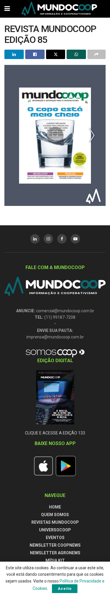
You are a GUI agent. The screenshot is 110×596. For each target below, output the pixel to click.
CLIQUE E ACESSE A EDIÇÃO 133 (55, 433)
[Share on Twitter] (55, 54)
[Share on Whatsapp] (76, 54)
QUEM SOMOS (55, 514)
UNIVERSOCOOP (55, 530)
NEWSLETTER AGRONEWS (55, 552)
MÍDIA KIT (55, 560)
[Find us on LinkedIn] (35, 239)
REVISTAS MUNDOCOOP (55, 522)
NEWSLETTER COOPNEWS (55, 545)
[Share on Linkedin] (14, 54)
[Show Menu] (7, 9)
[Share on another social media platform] (96, 54)
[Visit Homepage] (59, 9)
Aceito (65, 588)
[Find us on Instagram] (48, 239)
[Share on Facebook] (35, 54)
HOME (55, 507)
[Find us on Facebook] (62, 239)
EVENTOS (55, 537)
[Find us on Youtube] (75, 239)
